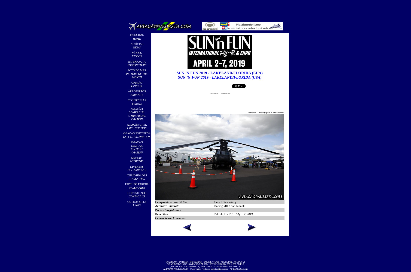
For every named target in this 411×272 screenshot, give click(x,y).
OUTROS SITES (136, 203)
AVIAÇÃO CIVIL (137, 126)
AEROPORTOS (137, 93)
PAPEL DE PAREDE (137, 186)
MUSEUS (136, 159)
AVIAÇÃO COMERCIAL (137, 114)
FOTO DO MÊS (136, 74)
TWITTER (183, 262)
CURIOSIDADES (137, 177)
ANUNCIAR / (233, 262)
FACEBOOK (171, 262)
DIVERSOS (137, 168)
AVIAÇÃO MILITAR (137, 147)
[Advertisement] (206, 9)
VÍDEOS (137, 54)
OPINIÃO (136, 84)
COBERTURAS (137, 102)
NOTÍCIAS (137, 45)
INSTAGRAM (196, 262)
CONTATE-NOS (137, 194)
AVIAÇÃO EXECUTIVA (137, 135)
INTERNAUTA (136, 63)
